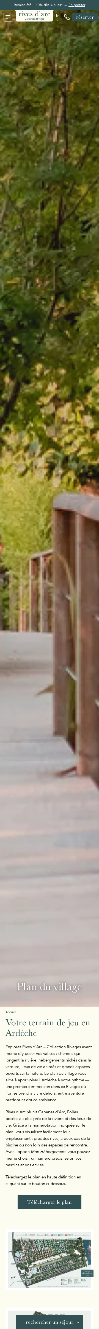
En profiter (76, 4)
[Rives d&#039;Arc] (34, 16)
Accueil (11, 1012)
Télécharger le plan (49, 1202)
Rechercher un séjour (49, 1322)
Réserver (85, 17)
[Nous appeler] (67, 17)
